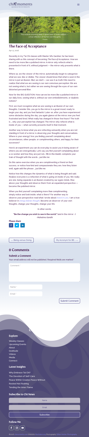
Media (12, 358)
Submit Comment (70, 301)
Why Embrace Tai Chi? (19, 372)
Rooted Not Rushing (19, 383)
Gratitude (13, 351)
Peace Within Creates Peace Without (27, 380)
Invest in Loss (62, 198)
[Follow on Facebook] (11, 427)
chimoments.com (21, 434)
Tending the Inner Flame (21, 387)
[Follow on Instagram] (17, 427)
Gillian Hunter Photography (66, 434)
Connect (13, 361)
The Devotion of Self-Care (22, 376)
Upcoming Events (17, 344)
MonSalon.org (40, 434)
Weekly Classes (16, 341)
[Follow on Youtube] (22, 427)
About (12, 348)
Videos (12, 354)
